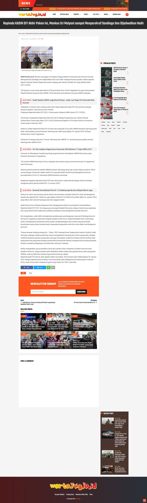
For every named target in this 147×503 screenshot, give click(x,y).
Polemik (118, 125)
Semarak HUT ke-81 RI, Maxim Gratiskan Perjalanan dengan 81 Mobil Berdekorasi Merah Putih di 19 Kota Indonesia (84, 326)
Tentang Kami (70, 495)
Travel (123, 129)
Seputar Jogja (104, 129)
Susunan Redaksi (59, 495)
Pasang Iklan (116, 14)
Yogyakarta (108, 132)
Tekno (119, 129)
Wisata (102, 132)
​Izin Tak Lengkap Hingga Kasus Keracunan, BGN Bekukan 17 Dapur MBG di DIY (62, 149)
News (108, 125)
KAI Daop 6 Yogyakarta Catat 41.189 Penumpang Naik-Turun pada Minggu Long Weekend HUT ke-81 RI (58, 327)
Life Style (103, 125)
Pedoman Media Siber (82, 495)
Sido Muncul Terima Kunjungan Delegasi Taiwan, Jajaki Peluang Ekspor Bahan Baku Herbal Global (31, 345)
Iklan (91, 495)
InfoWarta (119, 122)
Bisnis (30, 273)
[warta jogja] (74, 490)
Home (54, 14)
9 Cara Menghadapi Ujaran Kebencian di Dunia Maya (120, 99)
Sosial (110, 129)
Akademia (103, 122)
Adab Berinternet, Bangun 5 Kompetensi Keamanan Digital (121, 70)
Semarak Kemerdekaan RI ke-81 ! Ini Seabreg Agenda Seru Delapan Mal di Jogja (62, 190)
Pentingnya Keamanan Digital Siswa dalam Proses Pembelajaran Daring (121, 89)
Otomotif (113, 125)
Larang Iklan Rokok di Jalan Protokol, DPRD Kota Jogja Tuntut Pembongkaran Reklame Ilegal (70, 9)
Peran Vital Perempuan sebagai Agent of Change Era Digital (121, 110)
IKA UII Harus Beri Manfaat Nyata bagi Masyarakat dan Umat (120, 470)
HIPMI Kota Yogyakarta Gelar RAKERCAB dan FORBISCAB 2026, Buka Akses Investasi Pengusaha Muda (33, 327)
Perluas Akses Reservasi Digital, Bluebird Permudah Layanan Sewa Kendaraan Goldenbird (83, 345)
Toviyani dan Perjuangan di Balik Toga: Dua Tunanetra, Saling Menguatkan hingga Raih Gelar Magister (120, 457)
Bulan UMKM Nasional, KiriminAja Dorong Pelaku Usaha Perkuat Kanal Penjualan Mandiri (58, 345)
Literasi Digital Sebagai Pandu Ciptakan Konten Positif (120, 79)
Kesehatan (125, 122)
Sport (115, 129)
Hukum (113, 122)
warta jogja (77, 499)
